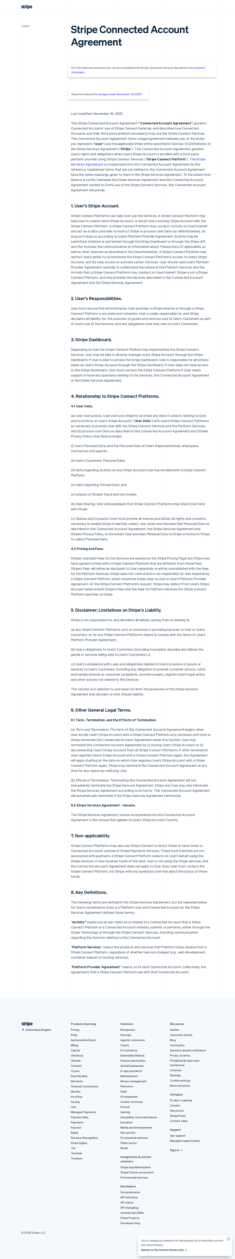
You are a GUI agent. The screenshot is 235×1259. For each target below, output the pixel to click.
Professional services (134, 1138)
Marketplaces (129, 1076)
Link (73, 1107)
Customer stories (181, 1035)
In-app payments (131, 1071)
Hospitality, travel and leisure (138, 1117)
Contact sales (179, 1121)
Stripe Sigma (79, 1143)
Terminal (76, 1153)
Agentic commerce (132, 1040)
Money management (133, 1081)
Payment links (80, 1117)
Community (177, 1045)
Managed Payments (83, 1112)
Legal (25, 26)
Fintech (125, 1107)
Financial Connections (84, 1086)
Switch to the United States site (162, 1250)
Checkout (77, 1055)
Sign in (174, 1150)
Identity (76, 1091)
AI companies (129, 1096)
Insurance (126, 1122)
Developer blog (130, 1223)
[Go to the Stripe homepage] (26, 1024)
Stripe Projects (130, 1218)
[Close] (228, 1239)
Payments (77, 1122)
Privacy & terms (180, 1055)
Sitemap (175, 1075)
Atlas (74, 1035)
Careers (175, 1105)
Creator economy (131, 1102)
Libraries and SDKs (132, 1213)
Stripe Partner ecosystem (136, 1172)
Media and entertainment (136, 1127)
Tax (73, 1148)
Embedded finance (132, 1055)
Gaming (125, 1112)
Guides (174, 1030)
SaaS (123, 1091)
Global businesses (132, 1066)
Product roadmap (181, 1100)
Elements (77, 1081)
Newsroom (177, 1110)
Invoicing (76, 1096)
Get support (178, 1135)
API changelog (129, 1207)
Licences (176, 1070)
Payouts (76, 1127)
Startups (126, 1035)
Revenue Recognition (84, 1138)
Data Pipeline (79, 1076)
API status (126, 1202)
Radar (74, 1132)
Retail (124, 1148)
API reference (129, 1197)
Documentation (130, 1192)
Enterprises (127, 1030)
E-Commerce (128, 1050)
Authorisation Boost (83, 1040)
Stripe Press (178, 1116)
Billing (74, 1045)
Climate (76, 1060)
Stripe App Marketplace (135, 1167)
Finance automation (133, 1060)
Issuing (75, 1102)
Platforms (126, 1086)
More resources (180, 1085)
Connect (76, 1066)
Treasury (76, 1158)
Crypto (75, 1071)
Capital (75, 1050)
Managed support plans (185, 1141)
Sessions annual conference (188, 1050)
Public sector (128, 1143)
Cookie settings (180, 1080)
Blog (173, 1040)
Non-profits (127, 1132)
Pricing (75, 1030)
